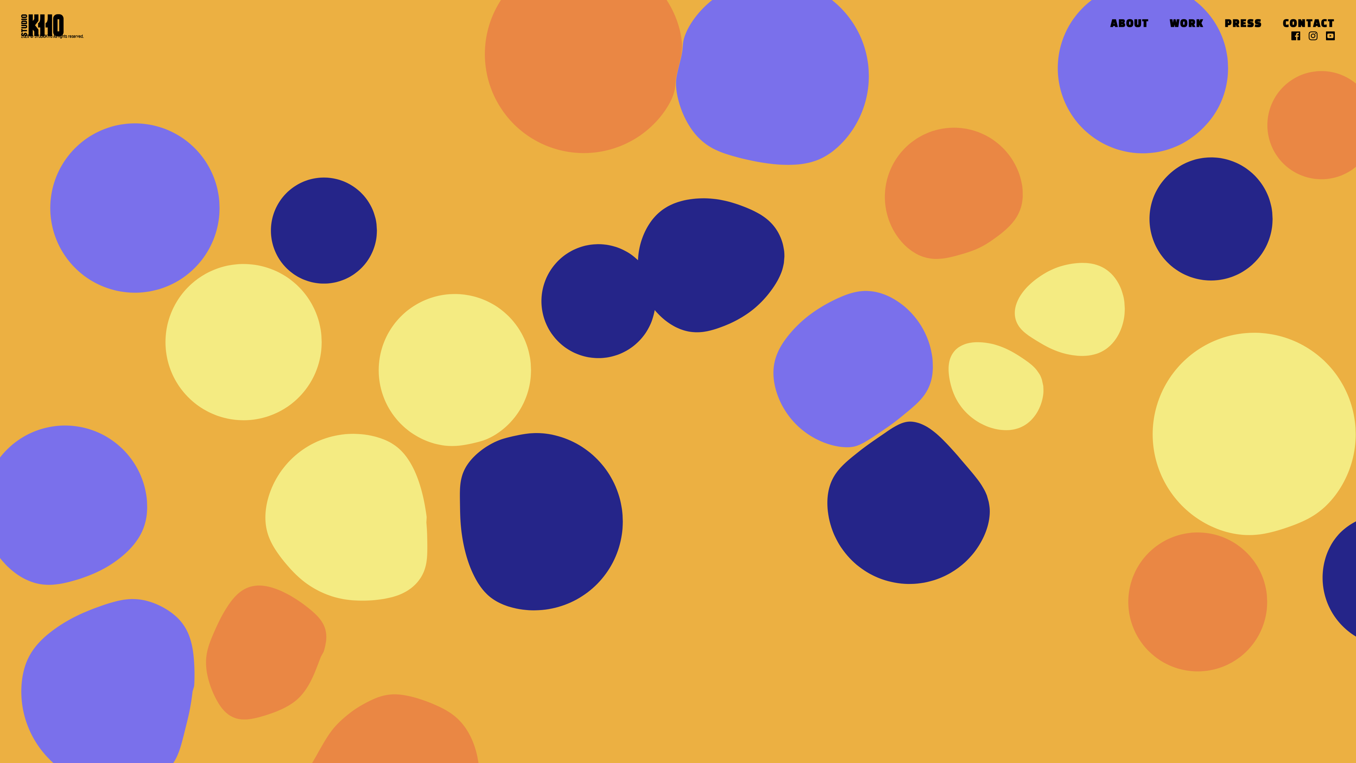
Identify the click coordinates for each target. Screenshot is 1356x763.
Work (1187, 24)
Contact (1309, 24)
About (1130, 24)
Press (1243, 24)
